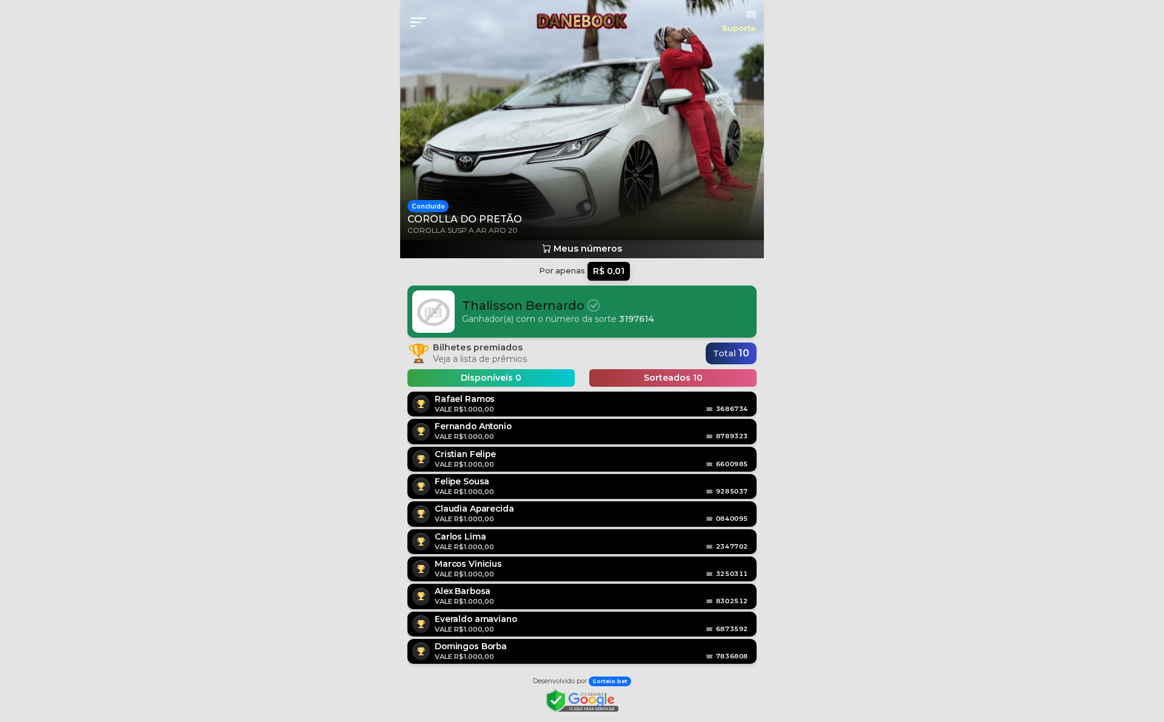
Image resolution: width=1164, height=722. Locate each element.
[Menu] (421, 22)
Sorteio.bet (609, 681)
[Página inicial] (582, 21)
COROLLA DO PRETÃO (464, 219)
